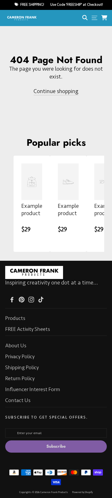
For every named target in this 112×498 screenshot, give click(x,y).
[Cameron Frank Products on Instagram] (31, 299)
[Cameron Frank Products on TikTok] (41, 299)
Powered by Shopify (82, 492)
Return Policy (20, 378)
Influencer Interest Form (32, 389)
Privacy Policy (20, 356)
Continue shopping (56, 91)
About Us (15, 345)
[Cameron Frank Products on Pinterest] (21, 299)
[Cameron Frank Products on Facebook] (12, 299)
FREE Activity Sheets (27, 329)
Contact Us (17, 400)
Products (15, 318)
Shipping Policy (22, 367)
